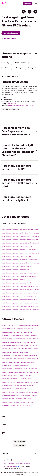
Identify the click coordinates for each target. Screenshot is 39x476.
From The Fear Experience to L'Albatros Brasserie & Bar (19, 303)
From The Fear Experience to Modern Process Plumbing (20, 293)
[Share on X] (24, 11)
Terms (5, 463)
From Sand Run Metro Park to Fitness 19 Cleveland (18, 342)
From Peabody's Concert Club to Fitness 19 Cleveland (19, 355)
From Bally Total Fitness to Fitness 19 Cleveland (17, 402)
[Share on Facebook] (29, 11)
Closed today (7, 99)
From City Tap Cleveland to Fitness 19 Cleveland (17, 362)
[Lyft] (4, 3)
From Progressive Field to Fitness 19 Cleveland (17, 385)
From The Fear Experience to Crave (13, 280)
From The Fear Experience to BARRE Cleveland (17, 283)
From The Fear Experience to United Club (15, 270)
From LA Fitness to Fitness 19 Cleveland (14, 352)
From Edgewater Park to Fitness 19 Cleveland (16, 375)
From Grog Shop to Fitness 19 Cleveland (14, 389)
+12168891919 (11, 103)
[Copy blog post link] (35, 11)
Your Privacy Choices (10, 466)
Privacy (11, 463)
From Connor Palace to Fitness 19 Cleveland (16, 405)
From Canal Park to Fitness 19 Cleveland (14, 365)
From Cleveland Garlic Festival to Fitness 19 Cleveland (19, 349)
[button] (36, 3)
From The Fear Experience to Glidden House (16, 256)
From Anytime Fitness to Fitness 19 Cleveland (16, 332)
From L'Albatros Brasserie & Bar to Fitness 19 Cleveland (19, 372)
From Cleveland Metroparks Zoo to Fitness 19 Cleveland (20, 392)
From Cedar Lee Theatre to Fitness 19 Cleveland (17, 379)
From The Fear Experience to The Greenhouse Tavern (19, 260)
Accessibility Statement (23, 463)
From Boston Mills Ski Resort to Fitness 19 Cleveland (19, 335)
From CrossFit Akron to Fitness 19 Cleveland (16, 399)
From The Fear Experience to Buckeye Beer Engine (18, 250)
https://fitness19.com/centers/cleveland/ (22, 105)
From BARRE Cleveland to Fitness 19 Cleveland (17, 329)
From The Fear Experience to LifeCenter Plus (16, 246)
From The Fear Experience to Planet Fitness (16, 266)
